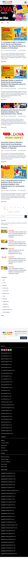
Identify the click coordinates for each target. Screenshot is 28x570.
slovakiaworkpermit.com (6, 425)
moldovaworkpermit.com (7, 402)
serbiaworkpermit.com (6, 422)
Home (2, 22)
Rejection (5, 285)
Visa (4, 280)
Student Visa (6, 301)
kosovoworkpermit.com (6, 396)
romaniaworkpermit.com (6, 419)
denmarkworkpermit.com (7, 373)
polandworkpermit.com (6, 413)
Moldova (3, 440)
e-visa (4, 282)
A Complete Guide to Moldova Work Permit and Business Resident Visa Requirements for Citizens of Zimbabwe (13, 45)
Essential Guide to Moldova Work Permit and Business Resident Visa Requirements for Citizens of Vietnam (13, 145)
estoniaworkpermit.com (6, 376)
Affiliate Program (5, 459)
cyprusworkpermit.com (6, 367)
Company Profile (5, 443)
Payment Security (5, 456)
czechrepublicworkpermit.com (8, 370)
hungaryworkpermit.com (6, 387)
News (8, 22)
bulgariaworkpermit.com (6, 361)
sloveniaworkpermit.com (6, 427)
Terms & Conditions (5, 461)
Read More (3, 61)
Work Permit (6, 29)
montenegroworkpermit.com (7, 404)
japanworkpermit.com (6, 393)
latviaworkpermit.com (6, 399)
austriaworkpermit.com (6, 356)
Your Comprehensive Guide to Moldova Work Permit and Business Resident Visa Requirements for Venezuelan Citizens (13, 184)
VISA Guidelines (6, 312)
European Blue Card (7, 309)
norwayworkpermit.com (6, 410)
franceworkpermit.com (6, 379)
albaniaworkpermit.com (6, 353)
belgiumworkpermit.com (6, 358)
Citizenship (5, 304)
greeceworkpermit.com (6, 384)
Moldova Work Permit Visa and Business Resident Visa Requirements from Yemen (13, 112)
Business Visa (6, 293)
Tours (4, 296)
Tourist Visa (5, 290)
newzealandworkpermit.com (7, 407)
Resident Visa (6, 307)
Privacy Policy (4, 464)
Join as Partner (4, 450)
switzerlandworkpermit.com (7, 433)
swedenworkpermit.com (6, 430)
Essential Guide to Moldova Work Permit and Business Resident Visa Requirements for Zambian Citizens (13, 83)
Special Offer (4, 445)
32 (7, 209)
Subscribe (23, 338)
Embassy (5, 298)
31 (4, 209)
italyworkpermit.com (5, 390)
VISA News (3, 448)
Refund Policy (4, 466)
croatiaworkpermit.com (6, 364)
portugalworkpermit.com (6, 416)
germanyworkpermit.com (7, 381)
